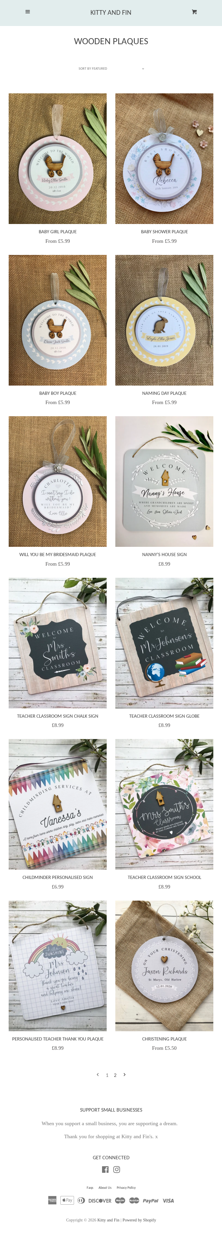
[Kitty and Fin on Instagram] (116, 1170)
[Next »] (124, 1076)
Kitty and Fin (111, 13)
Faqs (90, 1188)
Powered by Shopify (139, 1220)
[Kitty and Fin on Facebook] (105, 1170)
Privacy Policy (126, 1188)
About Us (105, 1188)
